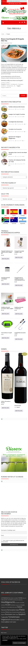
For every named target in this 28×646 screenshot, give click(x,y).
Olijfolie (19, 607)
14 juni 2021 (19, 140)
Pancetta (4, 610)
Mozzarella (15, 607)
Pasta (21, 609)
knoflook (3, 605)
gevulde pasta (15, 599)
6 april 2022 (19, 116)
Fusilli (2, 599)
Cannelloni (16, 598)
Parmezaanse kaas (13, 610)
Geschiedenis (10, 599)
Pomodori (14, 612)
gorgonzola (20, 599)
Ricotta (23, 612)
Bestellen (5, 258)
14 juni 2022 (19, 109)
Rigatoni (3, 614)
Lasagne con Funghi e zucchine (17, 114)
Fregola (8, 84)
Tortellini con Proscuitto (15, 129)
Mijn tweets (4, 632)
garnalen (5, 599)
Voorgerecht (21, 619)
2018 (2, 598)
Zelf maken (13, 622)
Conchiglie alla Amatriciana (16, 121)
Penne (7, 612)
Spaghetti (22, 614)
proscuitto (19, 612)
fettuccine (24, 598)
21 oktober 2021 (20, 124)
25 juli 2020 (19, 156)
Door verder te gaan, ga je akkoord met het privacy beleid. (12, 541)
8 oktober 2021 (20, 131)
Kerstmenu (17, 602)
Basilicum (6, 598)
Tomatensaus (9, 85)
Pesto (10, 612)
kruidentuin (13, 605)
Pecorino (3, 612)
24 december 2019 (21, 163)
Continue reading (6, 82)
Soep (17, 614)
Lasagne (22, 605)
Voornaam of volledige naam (8, 530)
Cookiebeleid (4, 640)
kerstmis (22, 602)
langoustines (18, 605)
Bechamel (11, 598)
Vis (14, 85)
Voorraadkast (5, 622)
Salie (14, 614)
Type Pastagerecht (8, 183)
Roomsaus (8, 614)
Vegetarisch (5, 619)
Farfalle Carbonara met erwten (17, 106)
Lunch (6, 607)
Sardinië (7, 87)
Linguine (3, 607)
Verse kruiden (15, 619)
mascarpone (9, 607)
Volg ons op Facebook (10, 582)
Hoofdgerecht (14, 84)
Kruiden (7, 605)
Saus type (5, 194)
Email (2, 535)
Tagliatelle (4, 617)
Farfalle (20, 598)
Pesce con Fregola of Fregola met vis (12, 40)
